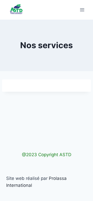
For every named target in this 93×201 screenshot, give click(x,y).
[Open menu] (82, 10)
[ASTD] (16, 10)
